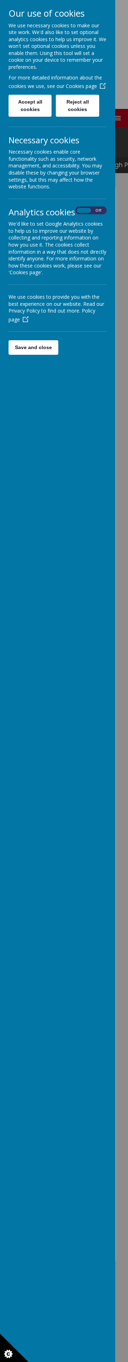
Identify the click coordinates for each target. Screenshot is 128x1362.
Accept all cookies (30, 105)
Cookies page (81, 86)
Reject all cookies (77, 105)
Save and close (33, 347)
